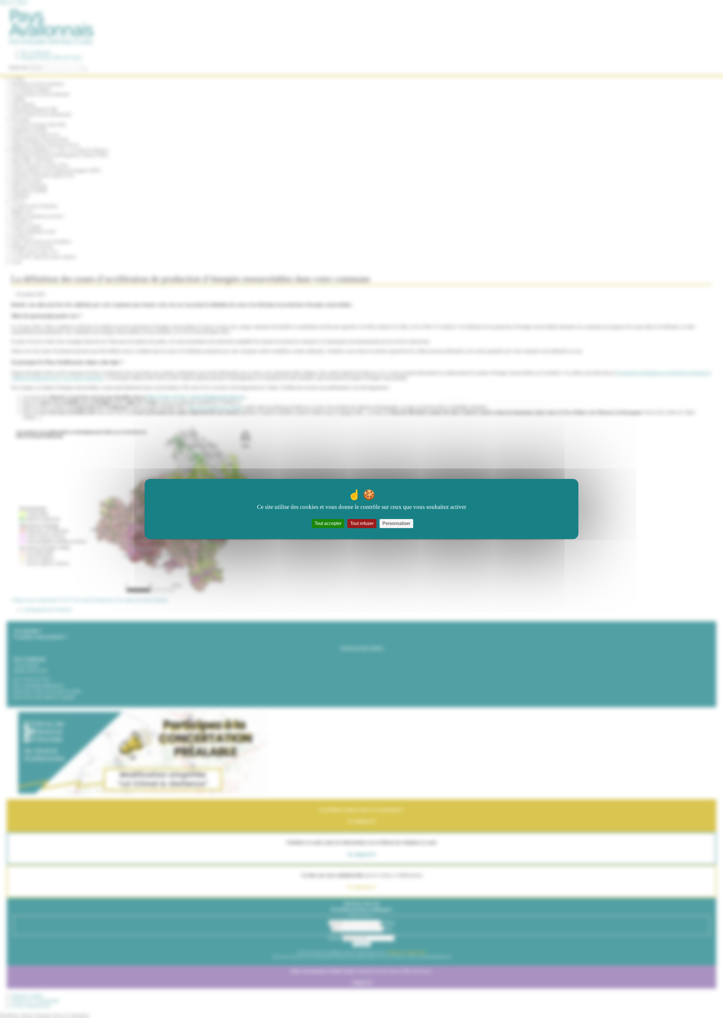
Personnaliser (396, 523)
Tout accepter (328, 523)
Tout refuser (362, 523)
